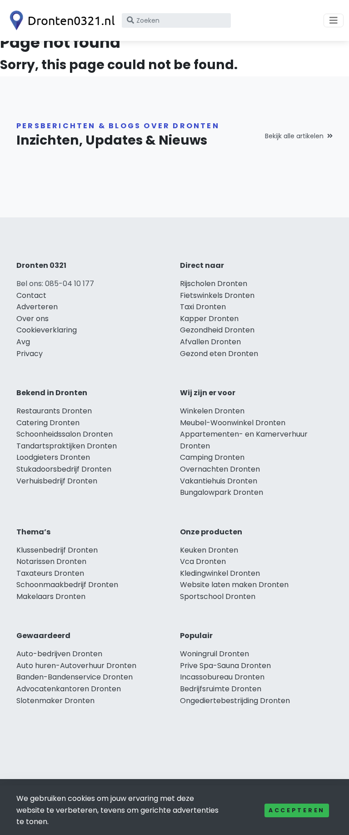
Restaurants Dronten (54, 411)
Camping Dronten (212, 457)
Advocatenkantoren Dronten (68, 689)
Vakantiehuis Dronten (218, 481)
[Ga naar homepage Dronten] (60, 20)
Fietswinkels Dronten (217, 295)
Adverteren (37, 307)
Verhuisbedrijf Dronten (56, 481)
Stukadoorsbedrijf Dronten (63, 469)
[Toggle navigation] (334, 20)
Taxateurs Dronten (50, 573)
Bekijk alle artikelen (294, 136)
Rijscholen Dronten (213, 283)
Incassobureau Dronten (222, 677)
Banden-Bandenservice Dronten (74, 677)
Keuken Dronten (209, 550)
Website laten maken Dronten (234, 584)
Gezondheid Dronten (217, 330)
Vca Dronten (203, 561)
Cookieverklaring (46, 330)
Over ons (32, 318)
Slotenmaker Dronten (55, 700)
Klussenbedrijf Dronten (57, 550)
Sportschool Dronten (217, 596)
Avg (23, 342)
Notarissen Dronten (51, 561)
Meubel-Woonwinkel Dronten (232, 423)
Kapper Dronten (209, 318)
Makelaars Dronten (50, 596)
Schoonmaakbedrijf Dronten (67, 584)
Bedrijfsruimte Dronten (220, 689)
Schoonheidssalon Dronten (64, 434)
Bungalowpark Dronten (221, 492)
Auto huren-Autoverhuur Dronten (76, 665)
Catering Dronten (48, 423)
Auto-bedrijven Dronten (59, 654)
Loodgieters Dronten (53, 457)
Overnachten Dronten (220, 469)
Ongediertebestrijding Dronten (235, 700)
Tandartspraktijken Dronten (66, 446)
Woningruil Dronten (214, 654)
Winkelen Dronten (212, 411)
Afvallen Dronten (210, 342)
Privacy (29, 353)
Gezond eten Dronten (219, 353)
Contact (31, 295)
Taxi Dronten (203, 307)
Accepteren (297, 810)
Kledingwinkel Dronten (220, 573)
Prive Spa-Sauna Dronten (225, 665)
